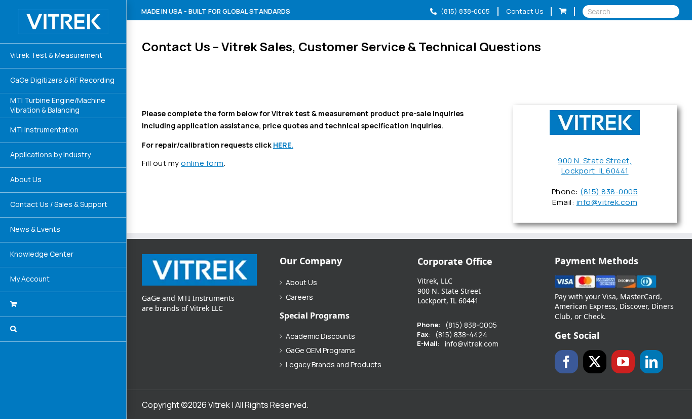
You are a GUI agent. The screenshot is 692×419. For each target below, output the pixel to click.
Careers (299, 297)
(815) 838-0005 (464, 11)
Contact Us (524, 11)
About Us (301, 282)
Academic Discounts (320, 336)
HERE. (283, 145)
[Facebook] (566, 361)
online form (202, 163)
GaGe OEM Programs (320, 350)
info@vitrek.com (607, 202)
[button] (63, 329)
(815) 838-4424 (461, 334)
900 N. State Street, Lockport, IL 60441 (595, 166)
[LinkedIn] (651, 361)
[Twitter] (594, 361)
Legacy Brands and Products (333, 364)
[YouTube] (623, 361)
